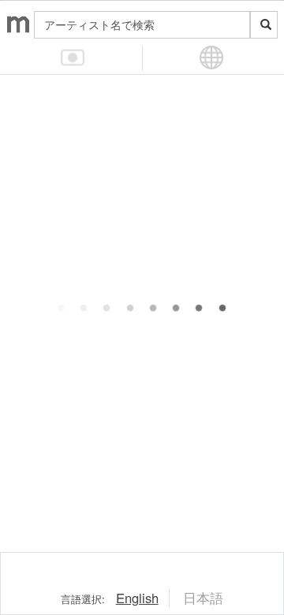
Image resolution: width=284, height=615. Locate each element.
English (137, 597)
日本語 (203, 597)
